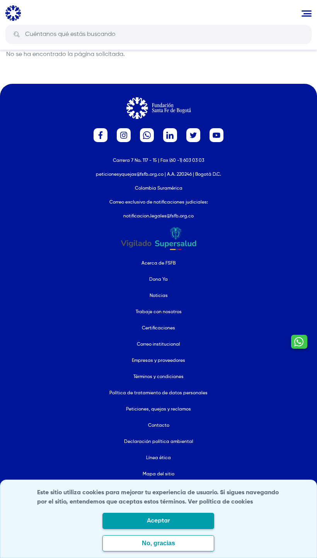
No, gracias (158, 543)
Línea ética (158, 458)
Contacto (158, 425)
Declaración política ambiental (158, 441)
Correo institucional (158, 344)
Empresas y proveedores (158, 360)
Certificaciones (158, 328)
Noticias (159, 295)
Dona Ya (158, 279)
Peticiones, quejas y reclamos (158, 409)
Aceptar (158, 521)
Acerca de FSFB (158, 263)
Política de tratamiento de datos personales (158, 393)
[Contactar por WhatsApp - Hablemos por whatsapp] (299, 342)
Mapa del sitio (158, 474)
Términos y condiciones (158, 377)
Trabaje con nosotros (159, 312)
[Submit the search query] (16, 34)
